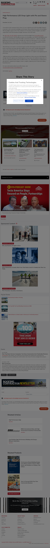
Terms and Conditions (22, 92)
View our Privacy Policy (30, 97)
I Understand (29, 100)
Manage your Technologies (19, 100)
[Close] (41, 80)
